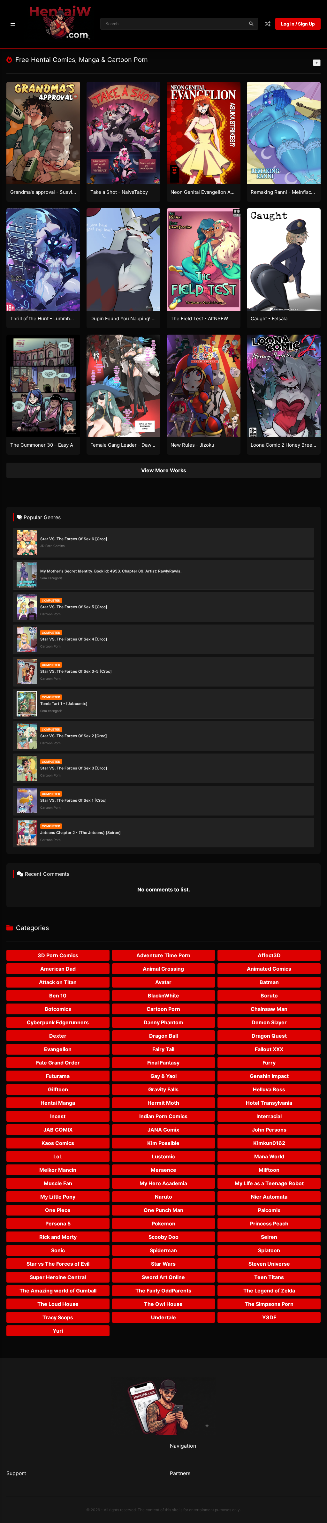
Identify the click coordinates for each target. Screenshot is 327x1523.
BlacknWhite (163, 995)
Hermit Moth (163, 1103)
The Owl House (163, 1304)
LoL (57, 1156)
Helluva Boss (269, 1089)
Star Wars (163, 1264)
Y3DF (269, 1317)
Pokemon (163, 1223)
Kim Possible (163, 1143)
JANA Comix (163, 1129)
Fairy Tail (163, 1049)
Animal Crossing (163, 969)
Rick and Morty (58, 1237)
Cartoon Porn (163, 1009)
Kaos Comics (58, 1143)
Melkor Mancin (57, 1170)
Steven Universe (269, 1264)
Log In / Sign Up (298, 24)
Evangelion (58, 1049)
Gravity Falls (163, 1089)
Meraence (163, 1170)
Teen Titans (269, 1277)
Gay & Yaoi (163, 1076)
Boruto (269, 995)
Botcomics (58, 1009)
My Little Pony (57, 1196)
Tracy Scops (57, 1317)
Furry (269, 1062)
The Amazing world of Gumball (57, 1290)
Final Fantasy (163, 1062)
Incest (57, 1116)
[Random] (267, 23)
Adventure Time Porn (163, 955)
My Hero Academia (163, 1183)
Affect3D (269, 955)
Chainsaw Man (269, 1009)
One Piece (58, 1210)
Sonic (58, 1250)
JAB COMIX (57, 1129)
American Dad (58, 969)
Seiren (269, 1237)
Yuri (58, 1331)
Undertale (163, 1317)
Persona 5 (58, 1223)
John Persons (269, 1129)
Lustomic (163, 1156)
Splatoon (269, 1250)
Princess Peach (269, 1223)
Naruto (163, 1196)
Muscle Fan (58, 1183)
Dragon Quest (269, 1036)
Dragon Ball (163, 1036)
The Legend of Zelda (269, 1290)
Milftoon (269, 1170)
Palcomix (269, 1210)
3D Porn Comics (58, 955)
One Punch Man (163, 1210)
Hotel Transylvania (269, 1103)
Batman (269, 982)
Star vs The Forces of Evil (58, 1264)
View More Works (163, 470)
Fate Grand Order (58, 1062)
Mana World (269, 1156)
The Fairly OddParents (163, 1290)
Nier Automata (269, 1196)
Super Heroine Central (58, 1277)
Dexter (57, 1036)
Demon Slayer (269, 1022)
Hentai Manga (58, 1103)
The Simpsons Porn (269, 1304)
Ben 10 (57, 995)
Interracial (269, 1116)
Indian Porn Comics (163, 1116)
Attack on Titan (58, 982)
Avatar (163, 982)
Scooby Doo (163, 1237)
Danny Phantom (163, 1022)
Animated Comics (269, 969)
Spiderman (163, 1250)
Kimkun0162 (269, 1143)
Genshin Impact (269, 1076)
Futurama (58, 1076)
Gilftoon (58, 1089)
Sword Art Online (163, 1277)
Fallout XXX (269, 1049)
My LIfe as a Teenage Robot (269, 1183)
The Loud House (58, 1304)
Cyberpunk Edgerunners (58, 1022)
